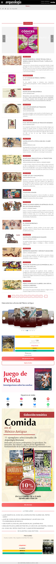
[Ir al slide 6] (30, 330)
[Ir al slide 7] (32, 330)
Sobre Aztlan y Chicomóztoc (33, 175)
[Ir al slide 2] (23, 330)
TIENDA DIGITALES (45, 3)
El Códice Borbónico (30, 223)
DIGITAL (22, 553)
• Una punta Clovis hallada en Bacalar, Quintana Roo (22, 523)
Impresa (35, 348)
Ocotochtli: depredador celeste (34, 237)
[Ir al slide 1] (21, 330)
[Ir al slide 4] (27, 330)
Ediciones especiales (27, 75)
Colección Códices (29, 192)
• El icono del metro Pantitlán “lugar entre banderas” (23, 528)
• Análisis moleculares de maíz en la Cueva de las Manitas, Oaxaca (27, 526)
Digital (34, 350)
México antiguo (26, 56)
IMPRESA (22, 550)
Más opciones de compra (28, 358)
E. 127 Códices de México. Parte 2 (28, 38)
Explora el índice (28, 363)
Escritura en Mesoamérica (32, 91)
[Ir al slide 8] (34, 330)
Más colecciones (28, 505)
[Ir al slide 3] (25, 330)
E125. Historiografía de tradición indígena (38, 122)
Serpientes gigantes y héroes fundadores (38, 251)
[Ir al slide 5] (28, 330)
